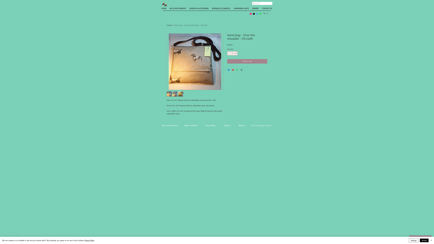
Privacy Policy (89, 240)
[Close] (431, 240)
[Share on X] (241, 70)
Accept (424, 240)
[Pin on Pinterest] (233, 70)
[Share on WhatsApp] (237, 70)
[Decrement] (229, 53)
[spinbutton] (232, 53)
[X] (254, 14)
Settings (414, 240)
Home (169, 25)
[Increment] (235, 53)
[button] (267, 13)
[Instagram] (251, 14)
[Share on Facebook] (228, 70)
